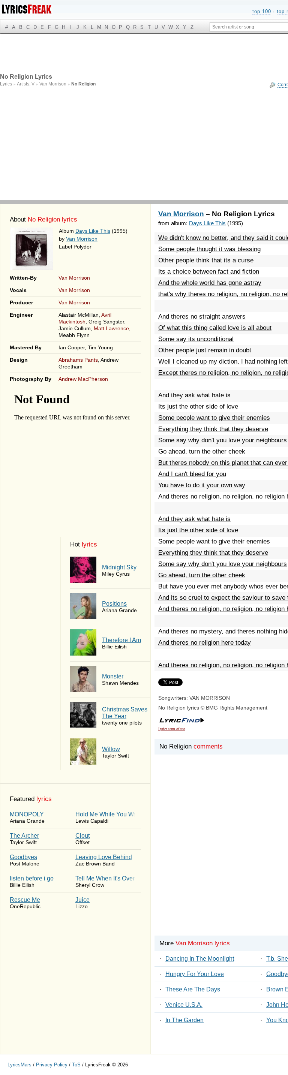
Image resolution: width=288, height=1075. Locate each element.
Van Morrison (82, 239)
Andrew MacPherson (83, 379)
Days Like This (92, 231)
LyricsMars (20, 1065)
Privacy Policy (52, 1065)
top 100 (261, 11)
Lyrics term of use (171, 729)
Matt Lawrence (111, 328)
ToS (76, 1065)
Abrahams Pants (78, 360)
